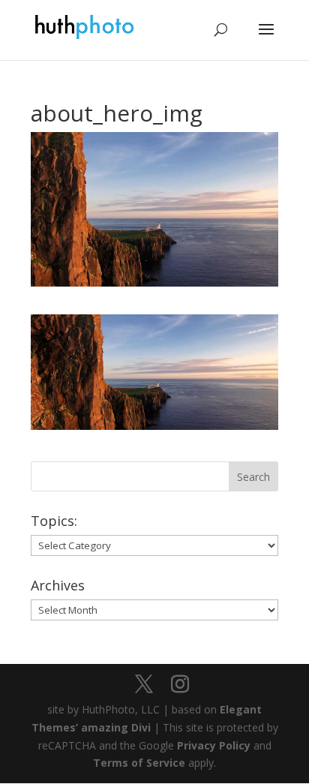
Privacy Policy (213, 745)
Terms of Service (139, 762)
